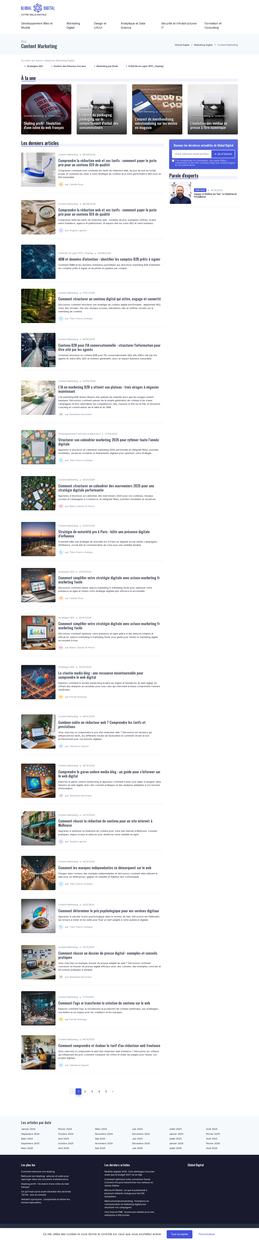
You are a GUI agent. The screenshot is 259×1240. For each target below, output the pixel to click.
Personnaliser (207, 1234)
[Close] (193, 610)
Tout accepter (179, 1234)
